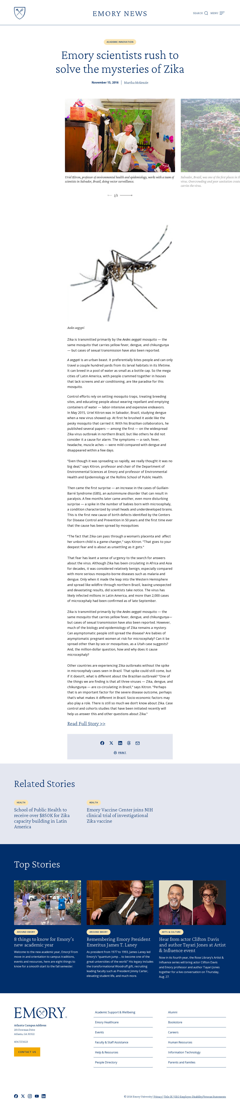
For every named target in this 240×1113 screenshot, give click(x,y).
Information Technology (184, 1052)
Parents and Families (181, 1062)
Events (99, 1032)
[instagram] (30, 1096)
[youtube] (37, 1096)
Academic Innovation (120, 41)
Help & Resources (106, 1052)
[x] (23, 1096)
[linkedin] (44, 1096)
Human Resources (180, 1042)
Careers (173, 1032)
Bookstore (175, 1022)
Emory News (120, 13)
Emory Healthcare (107, 1022)
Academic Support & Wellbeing (115, 1012)
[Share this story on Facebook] (102, 743)
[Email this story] (137, 743)
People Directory (106, 1062)
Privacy (158, 1096)
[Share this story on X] (111, 743)
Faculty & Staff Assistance (111, 1042)
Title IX (168, 1096)
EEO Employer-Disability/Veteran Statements (200, 1096)
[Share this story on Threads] (129, 743)
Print (122, 752)
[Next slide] (126, 195)
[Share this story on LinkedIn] (120, 743)
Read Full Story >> (86, 723)
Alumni (172, 1012)
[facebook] (16, 1096)
